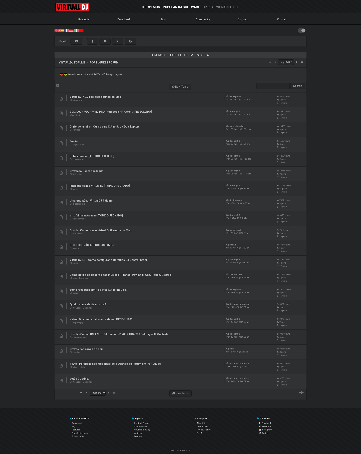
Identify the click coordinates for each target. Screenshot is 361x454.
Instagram (266, 429)
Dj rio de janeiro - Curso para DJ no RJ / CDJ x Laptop (104, 126)
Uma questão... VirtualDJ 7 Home (91, 200)
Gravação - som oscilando (86, 171)
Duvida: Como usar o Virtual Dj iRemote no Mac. (101, 230)
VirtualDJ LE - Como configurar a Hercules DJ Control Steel (108, 259)
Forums (138, 436)
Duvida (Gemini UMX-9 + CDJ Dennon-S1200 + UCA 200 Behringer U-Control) (119, 334)
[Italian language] (76, 30)
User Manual (140, 426)
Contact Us (202, 426)
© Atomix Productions (180, 450)
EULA (199, 433)
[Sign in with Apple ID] (117, 41)
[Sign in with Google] (130, 41)
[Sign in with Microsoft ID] (105, 41)
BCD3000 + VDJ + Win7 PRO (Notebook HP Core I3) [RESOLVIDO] (111, 111)
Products (83, 19)
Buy (163, 19)
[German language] (71, 30)
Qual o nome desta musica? (88, 304)
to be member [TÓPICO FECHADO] (92, 156)
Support (243, 19)
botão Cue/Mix (79, 378)
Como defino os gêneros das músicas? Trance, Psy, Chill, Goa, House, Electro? (121, 274)
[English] (57, 30)
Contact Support (142, 423)
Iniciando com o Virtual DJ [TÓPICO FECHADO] (100, 185)
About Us (201, 423)
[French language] (66, 30)
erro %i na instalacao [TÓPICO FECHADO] (96, 215)
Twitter (265, 433)
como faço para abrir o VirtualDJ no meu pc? (98, 289)
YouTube (266, 426)
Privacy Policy (204, 429)
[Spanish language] (61, 30)
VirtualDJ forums (72, 62)
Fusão (74, 141)
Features (76, 429)
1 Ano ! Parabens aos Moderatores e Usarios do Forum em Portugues (115, 363)
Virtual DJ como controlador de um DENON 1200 (101, 319)
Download (124, 19)
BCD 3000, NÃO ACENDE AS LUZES (92, 245)
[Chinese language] (81, 30)
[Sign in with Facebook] (92, 41)
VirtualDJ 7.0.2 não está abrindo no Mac (95, 96)
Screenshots (78, 436)
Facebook (265, 423)
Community (203, 19)
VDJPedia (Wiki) (142, 429)
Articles (138, 433)
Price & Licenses (80, 433)
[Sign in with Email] (76, 41)
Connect (282, 19)
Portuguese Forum (104, 62)
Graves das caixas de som (87, 349)
